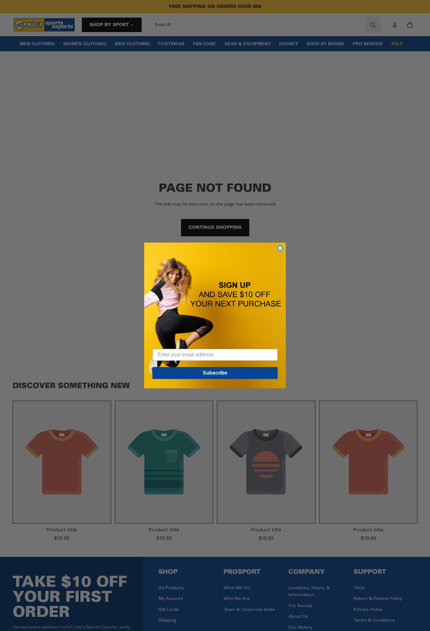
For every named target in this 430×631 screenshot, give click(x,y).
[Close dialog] (280, 248)
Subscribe (215, 373)
